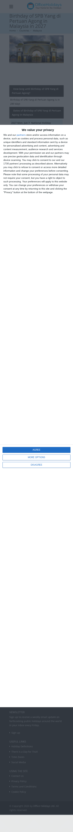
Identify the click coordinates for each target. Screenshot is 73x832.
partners (21, 135)
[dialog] (36, 416)
